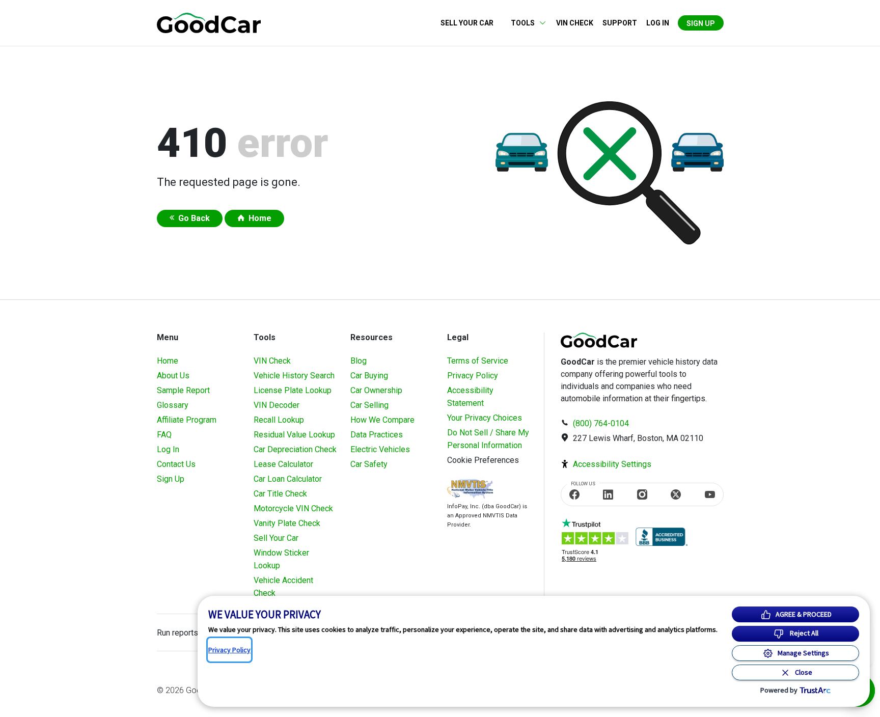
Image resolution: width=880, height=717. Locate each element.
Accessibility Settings (612, 464)
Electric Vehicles (380, 449)
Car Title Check (280, 494)
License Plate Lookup (293, 390)
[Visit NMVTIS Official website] (470, 490)
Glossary (172, 405)
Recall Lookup (279, 420)
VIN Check (574, 23)
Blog (358, 361)
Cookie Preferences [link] (483, 460)
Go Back (194, 218)
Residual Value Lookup (294, 434)
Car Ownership (376, 390)
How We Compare (382, 420)
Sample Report (183, 390)
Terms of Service (477, 361)
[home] (209, 22)
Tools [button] (523, 23)
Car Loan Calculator (288, 479)
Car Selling (369, 405)
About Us (173, 375)
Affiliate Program (186, 420)
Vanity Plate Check (287, 523)
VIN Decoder (276, 405)
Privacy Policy (472, 375)
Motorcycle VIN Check (293, 508)
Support (619, 23)
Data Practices (376, 434)
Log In (168, 449)
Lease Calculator (283, 464)
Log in (657, 23)
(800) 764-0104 (601, 423)
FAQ (164, 434)
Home (260, 218)
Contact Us (176, 464)
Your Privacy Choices (484, 418)
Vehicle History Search (294, 375)
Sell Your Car (467, 23)
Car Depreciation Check (295, 449)
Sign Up (700, 23)
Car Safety (369, 464)
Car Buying (369, 375)
